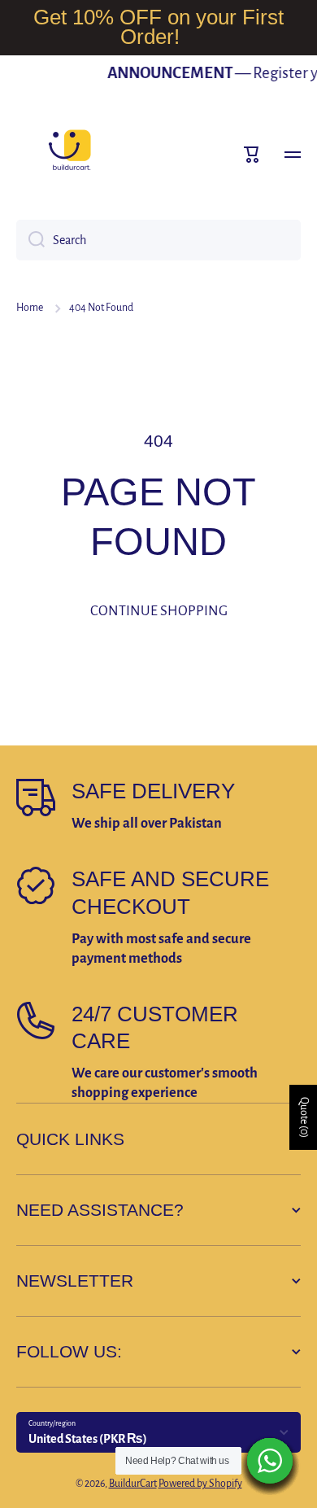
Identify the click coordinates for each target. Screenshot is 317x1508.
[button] (252, 154)
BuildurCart (133, 1483)
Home (29, 307)
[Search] (30, 240)
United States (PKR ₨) (87, 1438)
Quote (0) (304, 1117)
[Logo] (69, 155)
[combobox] (158, 240)
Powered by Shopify (200, 1483)
